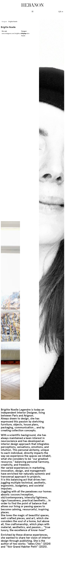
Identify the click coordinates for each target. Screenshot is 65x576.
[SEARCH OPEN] (59, 11)
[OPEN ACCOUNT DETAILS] (60, 11)
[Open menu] (32, 11)
